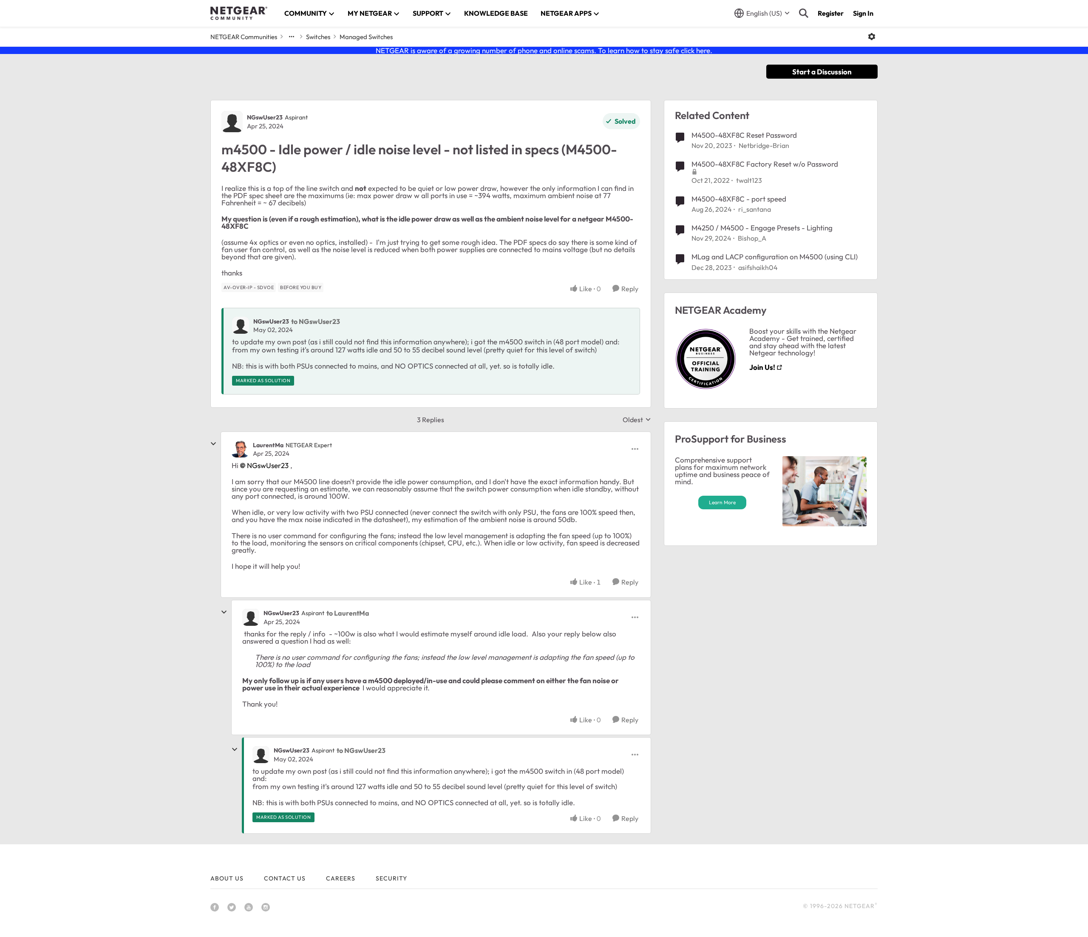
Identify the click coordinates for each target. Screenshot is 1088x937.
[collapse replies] (213, 444)
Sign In (863, 13)
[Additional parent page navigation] (291, 37)
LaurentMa (268, 445)
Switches (318, 37)
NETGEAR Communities (243, 37)
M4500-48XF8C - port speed (738, 198)
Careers (340, 878)
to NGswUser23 (315, 321)
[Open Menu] (872, 37)
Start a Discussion (822, 71)
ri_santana (754, 209)
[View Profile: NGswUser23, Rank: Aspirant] (232, 121)
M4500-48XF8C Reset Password (744, 135)
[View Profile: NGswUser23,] (240, 325)
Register (831, 13)
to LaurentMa (347, 613)
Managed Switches (366, 37)
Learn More (722, 502)
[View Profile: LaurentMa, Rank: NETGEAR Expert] (240, 448)
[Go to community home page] (238, 13)
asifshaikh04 (758, 267)
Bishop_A (752, 238)
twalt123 (749, 180)
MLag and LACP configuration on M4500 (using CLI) (774, 256)
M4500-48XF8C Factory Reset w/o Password (764, 163)
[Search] (804, 13)
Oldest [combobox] (637, 419)
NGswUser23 (265, 117)
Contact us (285, 878)
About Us (227, 878)
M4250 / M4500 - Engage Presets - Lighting (762, 227)
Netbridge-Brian (764, 145)
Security (391, 878)
